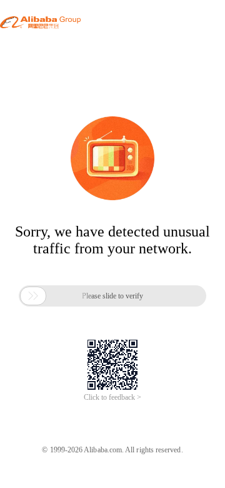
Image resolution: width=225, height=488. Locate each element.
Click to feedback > (112, 397)
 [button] (33, 296)
